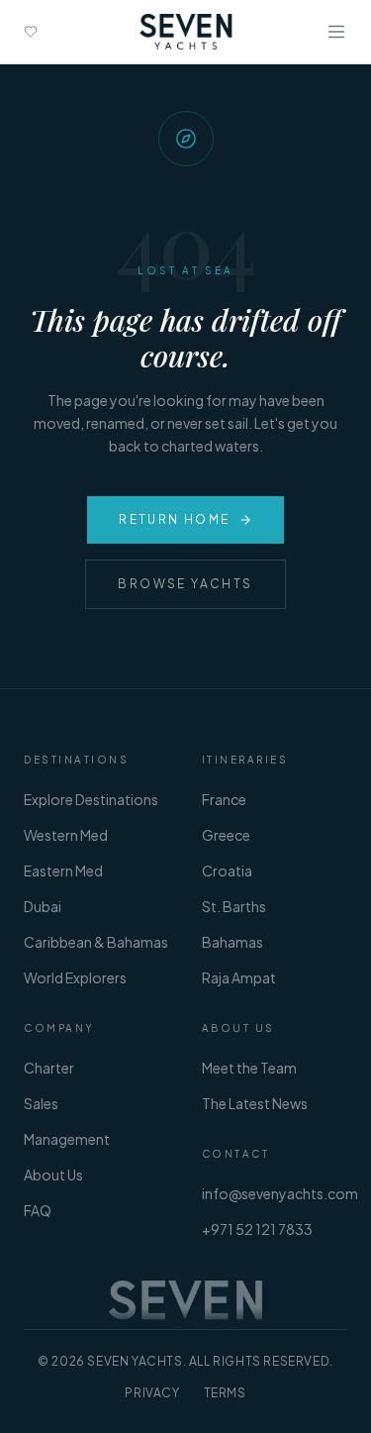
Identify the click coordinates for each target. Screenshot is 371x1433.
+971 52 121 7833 (257, 1229)
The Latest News (255, 1103)
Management (67, 1139)
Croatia (227, 870)
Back (53, 86)
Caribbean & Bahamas (96, 942)
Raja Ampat (239, 977)
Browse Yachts (185, 583)
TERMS (225, 1392)
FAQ (37, 1210)
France (224, 799)
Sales (41, 1103)
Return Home (174, 519)
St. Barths (234, 906)
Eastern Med (63, 870)
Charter (49, 1067)
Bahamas (232, 942)
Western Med (66, 835)
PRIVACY (152, 1392)
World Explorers (75, 977)
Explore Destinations (91, 799)
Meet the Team (249, 1067)
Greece (226, 835)
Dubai (42, 906)
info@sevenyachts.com (280, 1193)
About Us (53, 1174)
